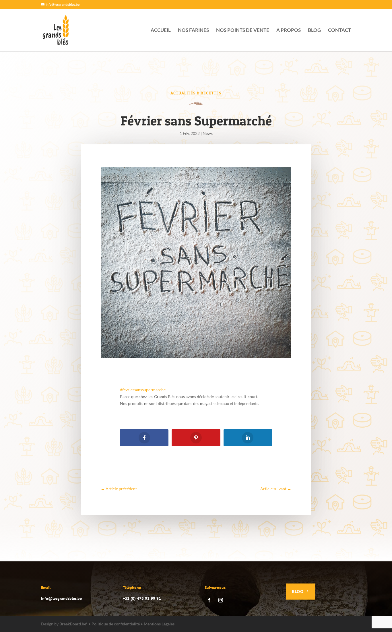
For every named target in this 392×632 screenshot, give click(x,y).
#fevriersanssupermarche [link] (143, 389)
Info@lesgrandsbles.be (61, 598)
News (208, 133)
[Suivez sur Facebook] (209, 600)
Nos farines (193, 30)
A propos (288, 30)
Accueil (161, 30)
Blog (314, 30)
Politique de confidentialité (116, 623)
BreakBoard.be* (73, 623)
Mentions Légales (159, 623)
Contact (339, 30)
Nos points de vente (242, 30)
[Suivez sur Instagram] (220, 600)
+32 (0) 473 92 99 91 (142, 598)
